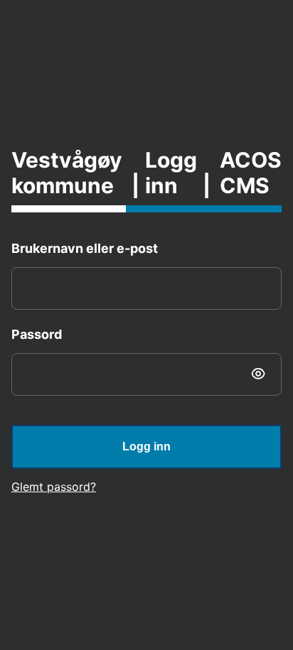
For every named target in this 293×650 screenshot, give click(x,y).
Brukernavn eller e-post (84, 248)
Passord (36, 334)
